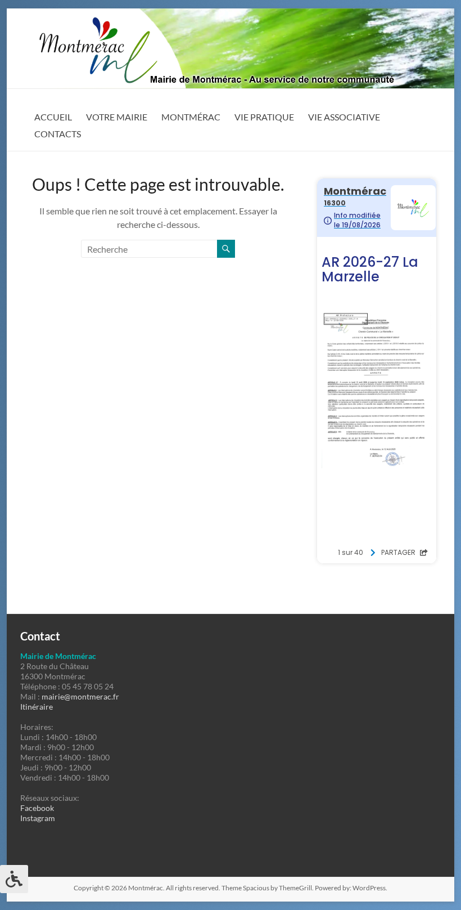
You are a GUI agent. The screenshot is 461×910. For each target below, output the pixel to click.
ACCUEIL (53, 116)
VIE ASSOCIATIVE (344, 116)
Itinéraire (36, 706)
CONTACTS (57, 133)
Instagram (37, 818)
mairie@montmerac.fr (80, 696)
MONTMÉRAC (190, 116)
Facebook (37, 808)
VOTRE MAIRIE (116, 116)
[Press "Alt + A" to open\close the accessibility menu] (14, 879)
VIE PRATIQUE (264, 116)
